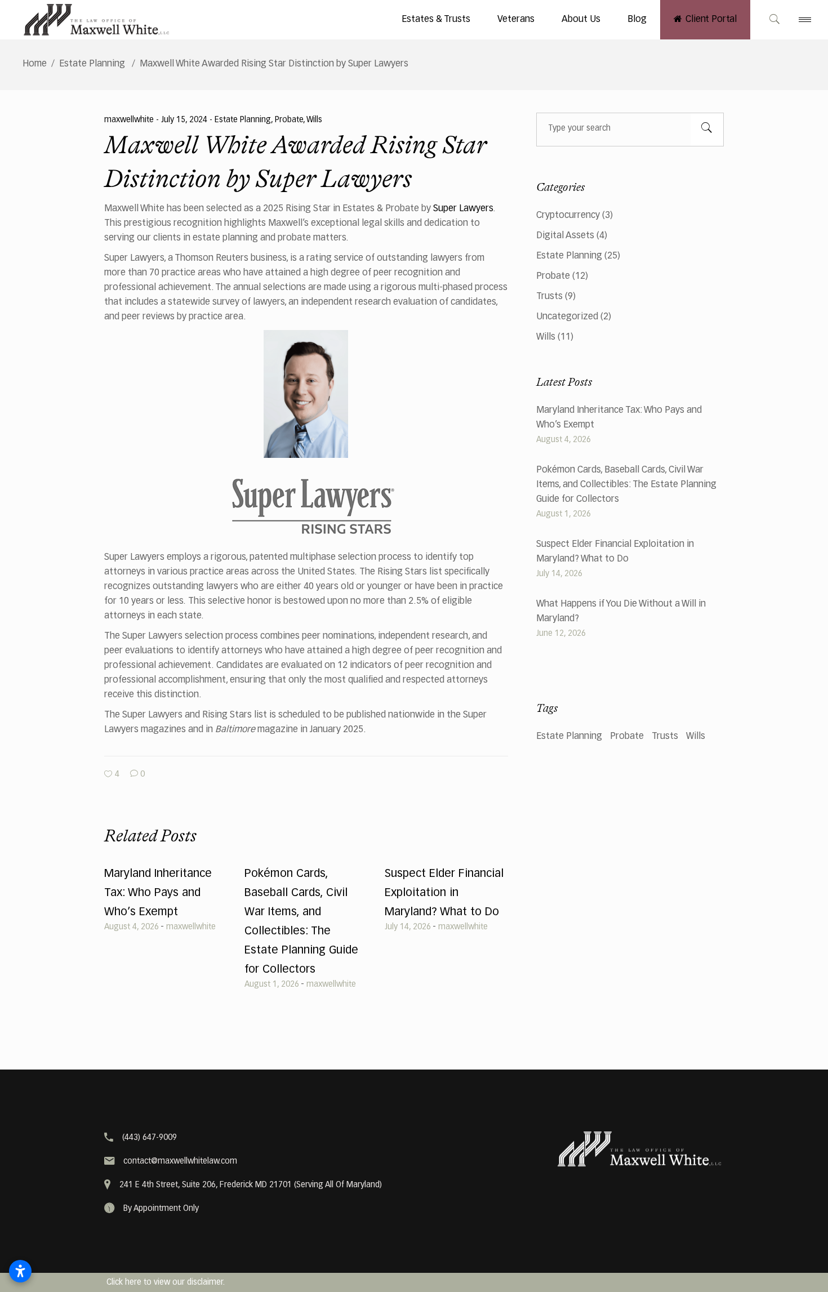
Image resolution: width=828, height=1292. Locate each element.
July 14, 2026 (408, 927)
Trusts (549, 296)
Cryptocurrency (568, 215)
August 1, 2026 (271, 984)
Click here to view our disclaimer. (165, 1282)
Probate (289, 120)
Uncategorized (567, 317)
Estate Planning (92, 64)
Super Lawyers (463, 208)
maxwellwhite (130, 120)
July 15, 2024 (185, 120)
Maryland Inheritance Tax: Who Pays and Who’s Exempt (158, 892)
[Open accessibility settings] (20, 1271)
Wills (314, 120)
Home (35, 64)
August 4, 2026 (131, 927)
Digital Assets (565, 235)
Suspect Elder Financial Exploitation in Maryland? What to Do (444, 892)
